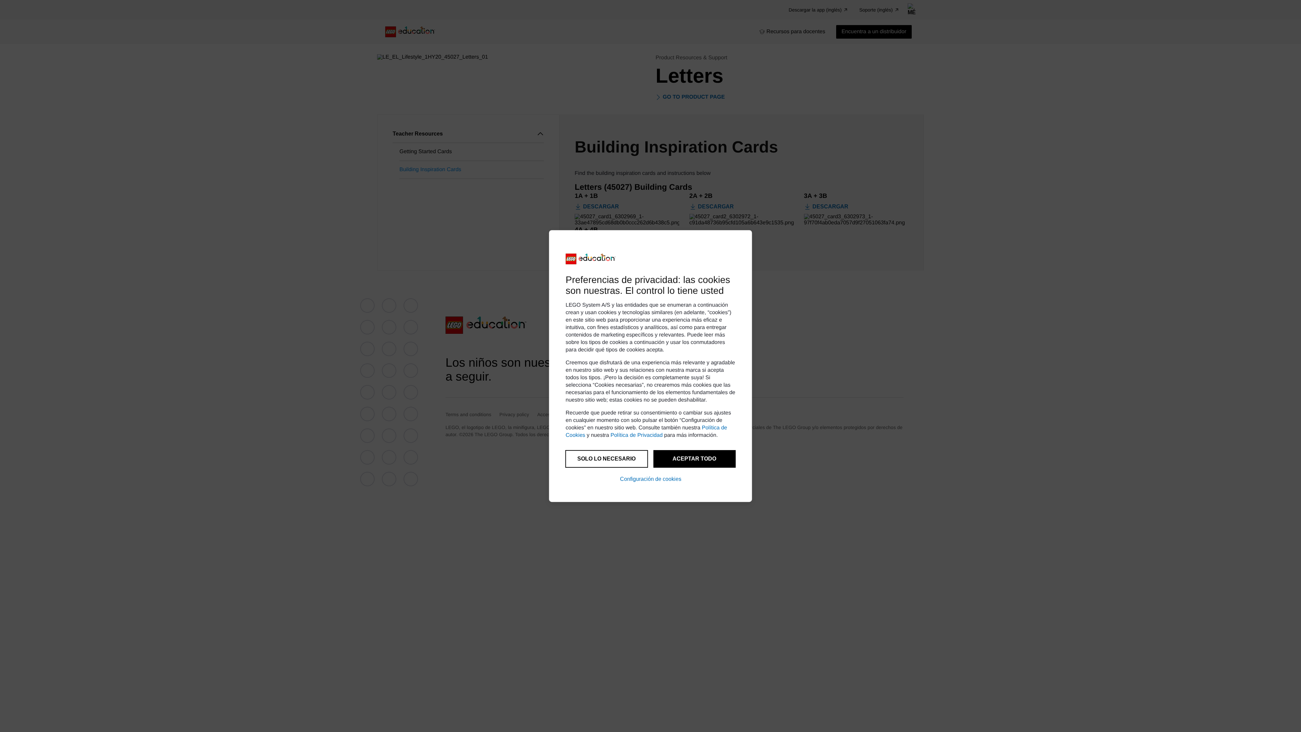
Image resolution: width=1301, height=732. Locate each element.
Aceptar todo (694, 459)
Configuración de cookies (650, 479)
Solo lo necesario (606, 459)
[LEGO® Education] (591, 258)
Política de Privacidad (637, 435)
